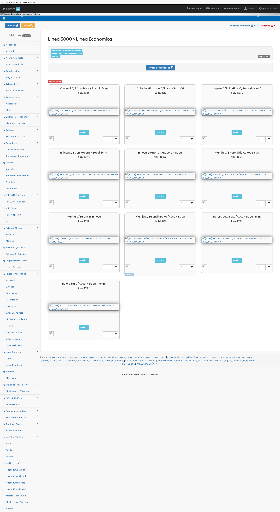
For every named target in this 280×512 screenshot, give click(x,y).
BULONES (145, 357)
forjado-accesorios (15, 273)
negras (9, 508)
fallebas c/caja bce (15, 247)
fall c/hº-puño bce (15, 195)
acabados (10, 44)
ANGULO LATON (71, 357)
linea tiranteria (13, 352)
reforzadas (12, 299)
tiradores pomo (13, 424)
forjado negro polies (16, 260)
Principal (11, 25)
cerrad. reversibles (16, 149)
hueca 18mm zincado (16, 489)
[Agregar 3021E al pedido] (192, 139)
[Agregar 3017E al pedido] (115, 267)
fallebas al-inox (13, 227)
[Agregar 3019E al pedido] (268, 267)
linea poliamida (13, 332)
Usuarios (265, 25)
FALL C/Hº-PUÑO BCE (190, 357)
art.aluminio (11, 84)
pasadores (11, 293)
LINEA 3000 (98, 360)
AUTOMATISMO (105, 357)
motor (9, 110)
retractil (10, 325)
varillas (9, 456)
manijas (10, 240)
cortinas (10, 162)
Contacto (214, 8)
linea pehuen (13, 338)
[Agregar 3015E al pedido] (115, 139)
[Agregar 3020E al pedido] (192, 203)
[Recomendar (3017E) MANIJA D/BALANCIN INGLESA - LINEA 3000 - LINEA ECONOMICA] (51, 266)
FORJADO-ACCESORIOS (79, 360)
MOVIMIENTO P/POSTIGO (170, 360)
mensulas (10, 371)
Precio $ (83, 132)
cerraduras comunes (17, 156)
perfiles (10, 450)
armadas (10, 169)
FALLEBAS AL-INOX (230, 357)
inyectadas (11, 188)
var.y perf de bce (14, 437)
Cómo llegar (195, 8)
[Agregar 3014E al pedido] (115, 203)
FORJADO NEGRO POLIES (52, 360)
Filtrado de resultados (159, 67)
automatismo (12, 97)
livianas (10, 286)
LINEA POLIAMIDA (115, 360)
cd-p (8, 358)
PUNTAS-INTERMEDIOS (215, 360)
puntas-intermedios (15, 410)
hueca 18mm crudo (15, 482)
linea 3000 (11, 306)
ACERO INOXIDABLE (51, 357)
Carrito (12, 9)
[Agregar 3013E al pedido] (268, 203)
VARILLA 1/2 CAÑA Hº (147, 363)
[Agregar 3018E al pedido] (115, 334)
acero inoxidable (14, 57)
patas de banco (13, 397)
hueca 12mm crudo (15, 469)
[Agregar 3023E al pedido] (268, 139)
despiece (10, 182)
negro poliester (14, 267)
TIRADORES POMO (237, 360)
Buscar (26, 25)
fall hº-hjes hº (13, 208)
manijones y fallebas (16, 319)
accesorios (12, 103)
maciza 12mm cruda (16, 495)
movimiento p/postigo (17, 384)
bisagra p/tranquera (16, 116)
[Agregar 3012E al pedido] (192, 267)
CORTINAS (172, 357)
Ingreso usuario (269, 8)
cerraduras (11, 143)
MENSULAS (150, 360)
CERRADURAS (159, 357)
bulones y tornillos (15, 136)
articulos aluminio (15, 90)
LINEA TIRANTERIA (134, 360)
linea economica (14, 312)
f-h (7, 221)
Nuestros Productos (240, 25)
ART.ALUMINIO (88, 357)
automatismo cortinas (17, 175)
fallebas (10, 234)
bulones (9, 129)
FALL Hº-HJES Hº (211, 357)
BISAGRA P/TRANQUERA (127, 357)
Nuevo (250, 8)
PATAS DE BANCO (193, 360)
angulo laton (12, 70)
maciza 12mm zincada (17, 502)
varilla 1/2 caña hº (14, 463)
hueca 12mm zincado (16, 476)
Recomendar (232, 8)
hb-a (8, 443)
